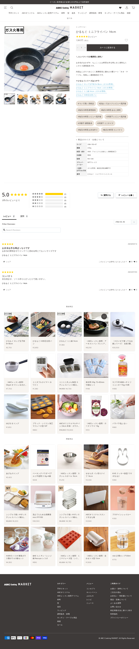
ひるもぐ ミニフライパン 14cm (14, 255)
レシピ (89, 599)
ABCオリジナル (28, 13)
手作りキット (14, 13)
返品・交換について (118, 599)
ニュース (90, 603)
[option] (69, 2)
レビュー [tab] (7, 216)
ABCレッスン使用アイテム (48, 13)
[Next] (68, 98)
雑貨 (129, 13)
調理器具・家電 (95, 13)
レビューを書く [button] (127, 195)
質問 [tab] (22, 216)
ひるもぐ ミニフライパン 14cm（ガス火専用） (95, 88)
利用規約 (114, 614)
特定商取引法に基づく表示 (121, 610)
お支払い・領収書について (121, 596)
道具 (73, 13)
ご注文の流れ (115, 592)
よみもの (90, 596)
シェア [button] (8, 261)
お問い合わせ (115, 607)
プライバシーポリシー (119, 618)
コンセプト (90, 589)
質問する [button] (107, 195)
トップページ (80, 27)
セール (69, 18)
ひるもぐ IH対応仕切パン (86, 95)
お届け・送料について (119, 589)
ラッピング (82, 13)
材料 (63, 13)
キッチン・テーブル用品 (114, 13)
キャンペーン (91, 592)
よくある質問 (115, 603)
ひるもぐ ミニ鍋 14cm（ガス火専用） (91, 91)
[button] (130, 261)
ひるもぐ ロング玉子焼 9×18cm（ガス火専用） (95, 84)
